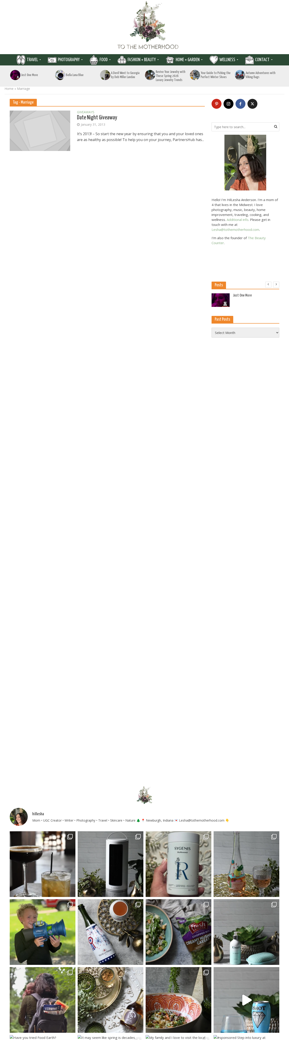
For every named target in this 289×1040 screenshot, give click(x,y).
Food (104, 60)
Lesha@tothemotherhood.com (235, 229)
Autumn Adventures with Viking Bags (260, 75)
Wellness (227, 60)
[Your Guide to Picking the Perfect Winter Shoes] (195, 75)
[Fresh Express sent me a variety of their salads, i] (178, 1000)
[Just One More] (15, 75)
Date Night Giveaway (97, 118)
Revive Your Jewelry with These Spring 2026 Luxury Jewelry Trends (170, 76)
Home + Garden (188, 60)
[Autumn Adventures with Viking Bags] (240, 75)
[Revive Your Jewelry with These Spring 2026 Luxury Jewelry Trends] (150, 75)
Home (9, 88)
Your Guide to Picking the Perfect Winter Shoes (216, 75)
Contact (262, 60)
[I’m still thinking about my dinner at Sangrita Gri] (42, 864)
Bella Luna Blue (75, 75)
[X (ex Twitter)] (252, 104)
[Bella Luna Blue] (60, 75)
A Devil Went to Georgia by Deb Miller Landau (125, 75)
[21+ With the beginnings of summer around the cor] (110, 1000)
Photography (69, 60)
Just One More (29, 75)
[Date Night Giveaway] (40, 130)
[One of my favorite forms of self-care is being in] (246, 932)
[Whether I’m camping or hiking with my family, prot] (42, 1000)
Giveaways (85, 112)
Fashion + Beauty (142, 60)
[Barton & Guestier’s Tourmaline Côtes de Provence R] (246, 864)
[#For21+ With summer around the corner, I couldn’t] (246, 1000)
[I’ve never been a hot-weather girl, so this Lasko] (110, 864)
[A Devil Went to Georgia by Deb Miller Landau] (105, 75)
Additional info (237, 219)
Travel (32, 60)
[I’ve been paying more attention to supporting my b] (178, 864)
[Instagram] (228, 104)
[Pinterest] (216, 104)
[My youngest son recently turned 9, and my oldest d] (42, 932)
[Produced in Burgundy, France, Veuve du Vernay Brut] (110, 932)
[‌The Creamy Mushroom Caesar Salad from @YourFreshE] (178, 932)
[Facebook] (240, 104)
